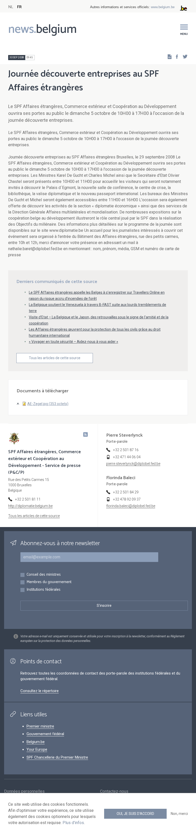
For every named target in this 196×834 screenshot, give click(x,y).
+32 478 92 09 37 (127, 499)
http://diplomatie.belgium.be (30, 506)
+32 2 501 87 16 (126, 450)
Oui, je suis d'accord (135, 814)
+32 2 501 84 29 (126, 492)
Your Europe (37, 749)
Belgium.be (36, 741)
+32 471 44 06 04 (127, 457)
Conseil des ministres (44, 575)
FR (19, 7)
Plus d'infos (73, 822)
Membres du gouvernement (49, 582)
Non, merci (179, 814)
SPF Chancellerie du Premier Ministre (57, 757)
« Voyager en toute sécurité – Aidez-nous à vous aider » (73, 342)
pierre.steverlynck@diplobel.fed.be (133, 464)
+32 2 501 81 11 (28, 499)
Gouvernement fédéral (45, 734)
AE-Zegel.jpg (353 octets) (47, 404)
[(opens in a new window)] (175, 56)
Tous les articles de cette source (54, 358)
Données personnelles (24, 791)
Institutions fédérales (43, 590)
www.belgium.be (163, 7)
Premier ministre (40, 726)
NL (10, 7)
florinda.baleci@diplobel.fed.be (130, 506)
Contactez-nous (114, 791)
